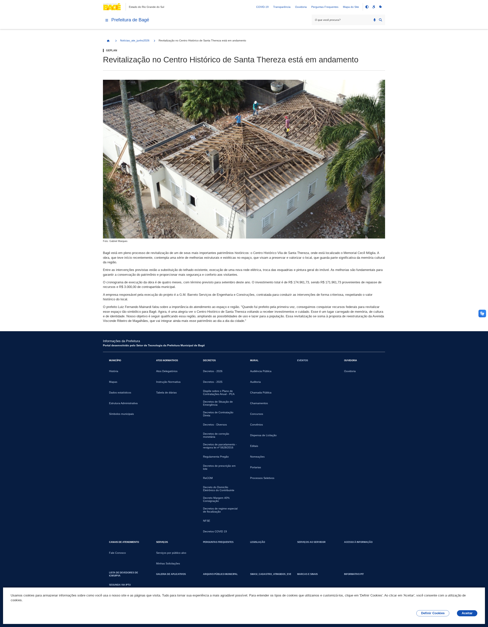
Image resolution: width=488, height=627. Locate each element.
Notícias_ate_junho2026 (134, 40)
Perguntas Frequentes (324, 6)
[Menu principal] (107, 20)
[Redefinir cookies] (380, 7)
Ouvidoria (301, 6)
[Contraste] (367, 7)
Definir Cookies (433, 613)
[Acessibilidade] (374, 7)
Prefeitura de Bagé (130, 19)
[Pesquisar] (380, 20)
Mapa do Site (351, 6)
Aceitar (467, 613)
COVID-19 (262, 6)
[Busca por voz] (375, 20)
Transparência (282, 6)
